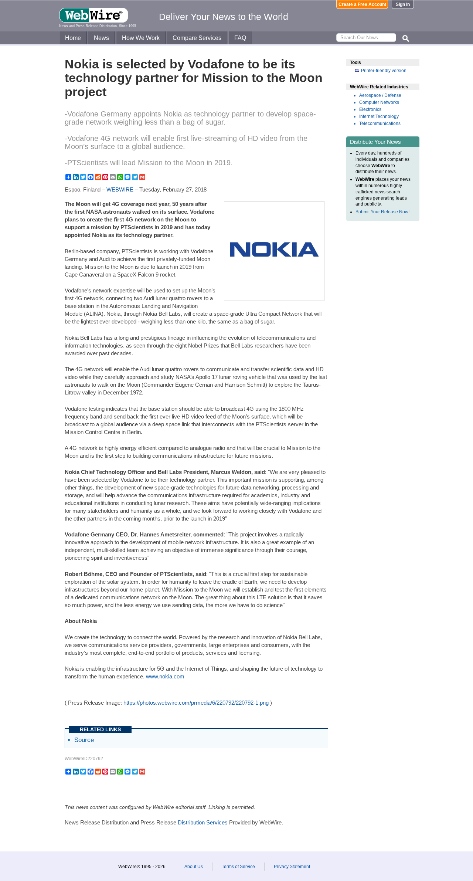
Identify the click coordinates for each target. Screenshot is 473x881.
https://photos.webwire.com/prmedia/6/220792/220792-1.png (196, 702)
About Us (193, 866)
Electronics (370, 109)
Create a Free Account (362, 4)
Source (84, 739)
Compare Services (197, 38)
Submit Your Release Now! (382, 211)
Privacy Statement (292, 866)
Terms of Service (238, 866)
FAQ (240, 38)
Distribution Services (203, 822)
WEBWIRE (119, 189)
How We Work (141, 38)
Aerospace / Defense (380, 95)
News (101, 38)
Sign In (403, 4)
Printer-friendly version (383, 70)
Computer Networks (379, 102)
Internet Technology (379, 116)
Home (73, 38)
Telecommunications (380, 123)
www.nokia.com (165, 676)
